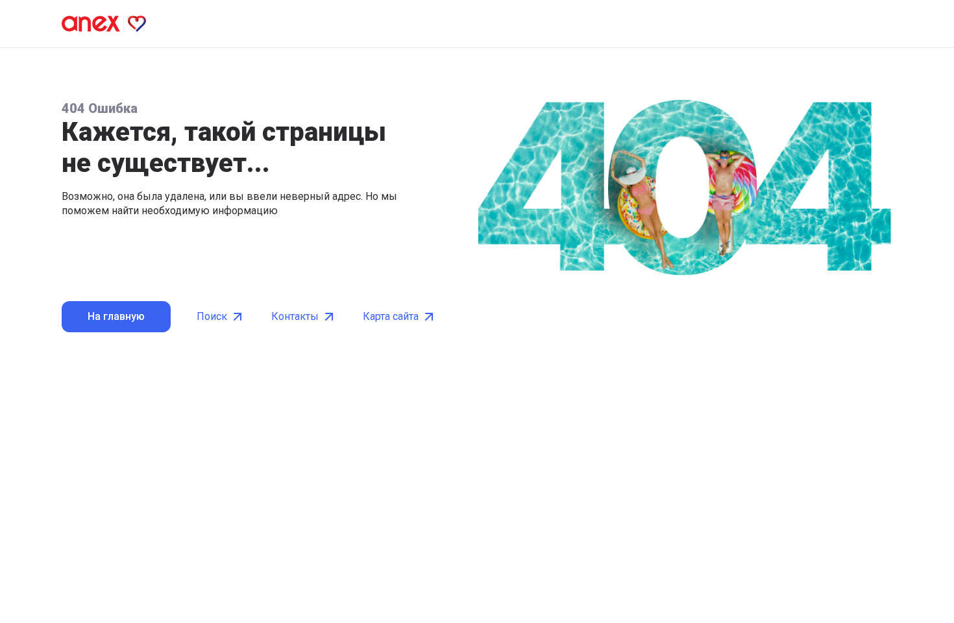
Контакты (295, 316)
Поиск (212, 316)
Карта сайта (391, 316)
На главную (116, 316)
